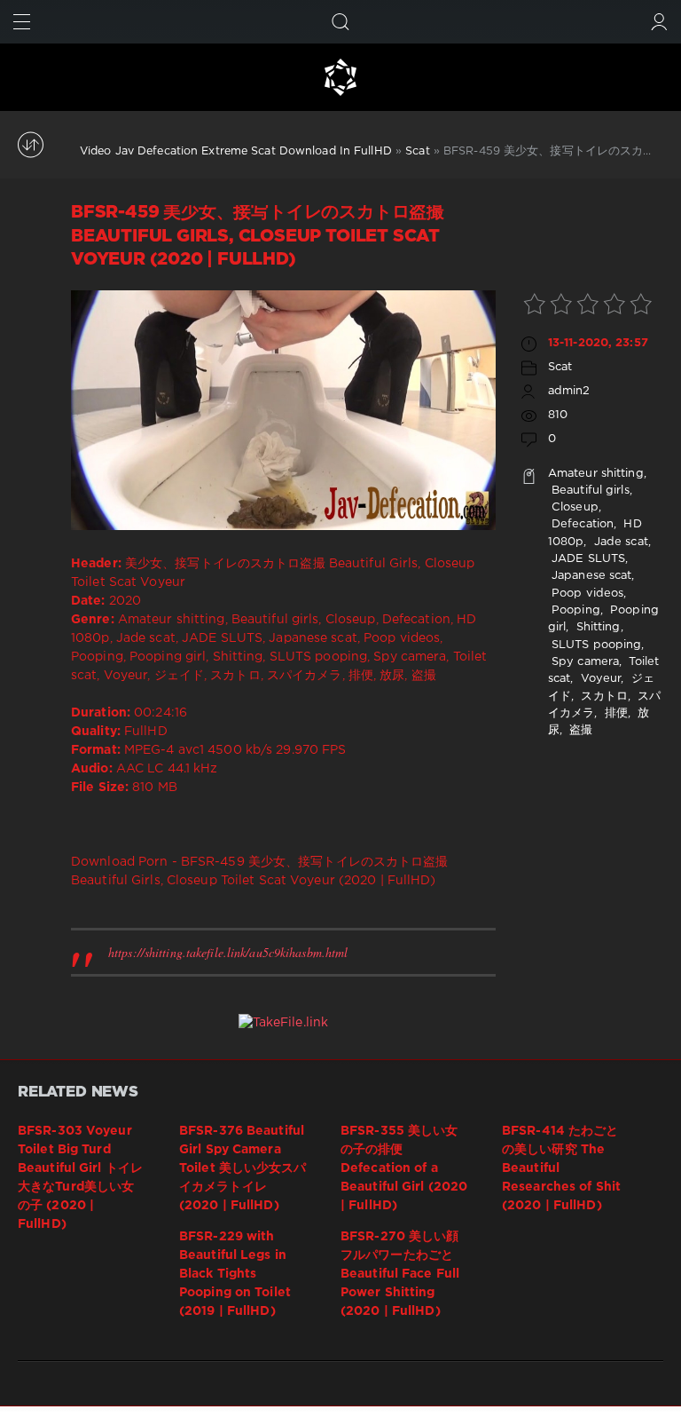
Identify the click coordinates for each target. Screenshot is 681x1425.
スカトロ (602, 696)
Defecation (581, 524)
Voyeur (599, 679)
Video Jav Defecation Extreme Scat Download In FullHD (236, 151)
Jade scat (619, 542)
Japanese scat (590, 576)
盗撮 (579, 730)
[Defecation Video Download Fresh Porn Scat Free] (340, 77)
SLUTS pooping (595, 645)
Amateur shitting (596, 474)
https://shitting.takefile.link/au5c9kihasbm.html (228, 952)
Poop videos (585, 593)
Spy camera (583, 662)
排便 (614, 713)
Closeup (573, 507)
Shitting (597, 627)
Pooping (574, 610)
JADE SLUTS (586, 559)
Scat (417, 151)
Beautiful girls (589, 490)
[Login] (659, 22)
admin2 (569, 391)
